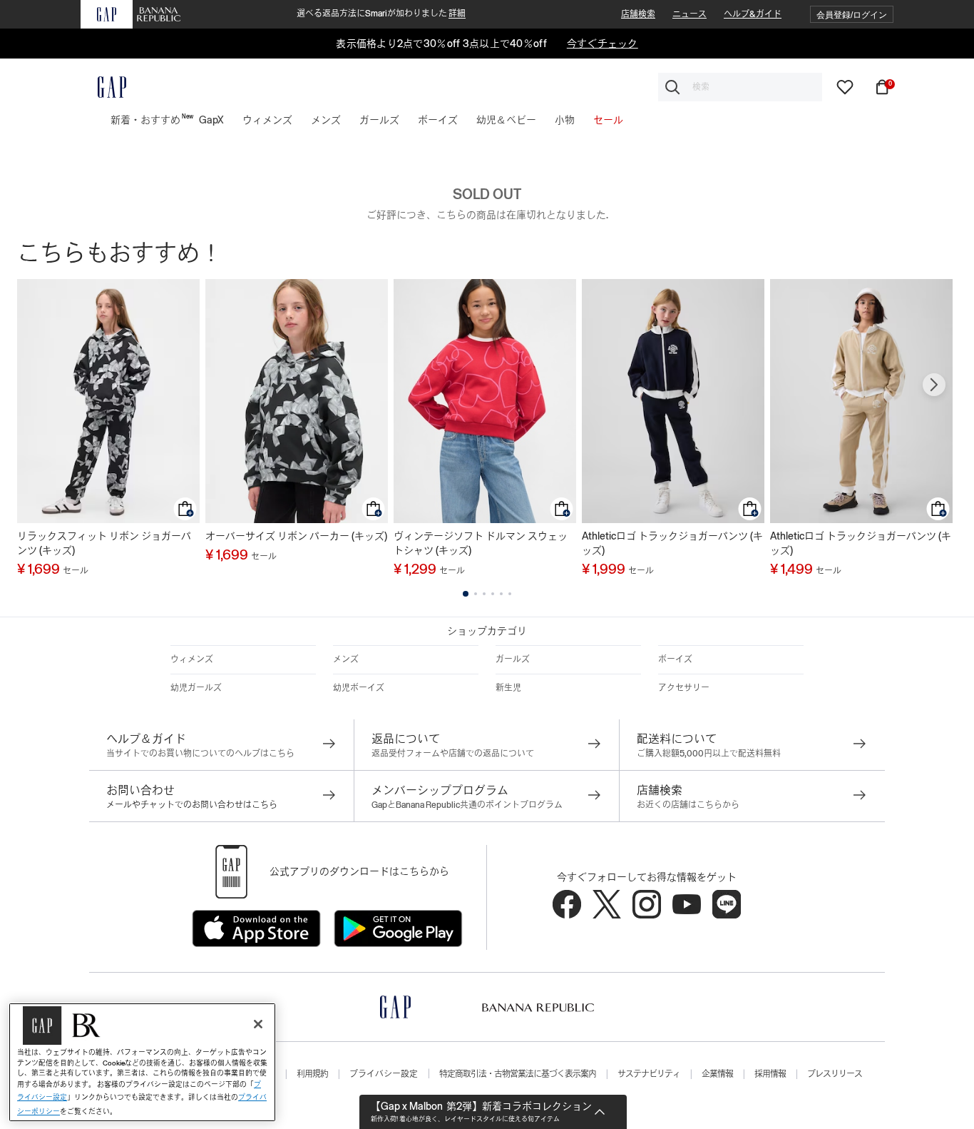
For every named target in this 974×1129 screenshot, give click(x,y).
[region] (142, 1062)
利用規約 (312, 1074)
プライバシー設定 (383, 1074)
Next (934, 384)
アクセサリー (683, 688)
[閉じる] (258, 1024)
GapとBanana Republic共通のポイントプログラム (467, 805)
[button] (852, 14)
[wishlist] (844, 86)
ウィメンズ (191, 659)
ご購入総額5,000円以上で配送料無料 (709, 754)
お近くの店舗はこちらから (688, 805)
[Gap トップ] (103, 87)
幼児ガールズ (196, 688)
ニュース (689, 14)
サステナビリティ (648, 1074)
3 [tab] (484, 593)
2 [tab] (475, 593)
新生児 (508, 688)
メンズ (346, 659)
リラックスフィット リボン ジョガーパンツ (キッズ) (104, 543)
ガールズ (513, 659)
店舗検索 (638, 14)
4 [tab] (492, 593)
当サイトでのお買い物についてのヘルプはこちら (200, 754)
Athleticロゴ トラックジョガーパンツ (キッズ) (672, 543)
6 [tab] (509, 593)
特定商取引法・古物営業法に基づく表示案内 (517, 1074)
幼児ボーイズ (358, 688)
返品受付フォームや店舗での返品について (452, 754)
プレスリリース (834, 1074)
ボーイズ (675, 659)
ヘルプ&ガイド (752, 14)
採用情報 (770, 1074)
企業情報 (717, 1074)
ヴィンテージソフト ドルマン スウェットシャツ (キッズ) (481, 543)
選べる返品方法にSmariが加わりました (381, 14)
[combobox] (740, 87)
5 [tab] (501, 593)
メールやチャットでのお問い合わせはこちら (191, 805)
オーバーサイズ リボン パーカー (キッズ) (296, 536)
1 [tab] (465, 594)
